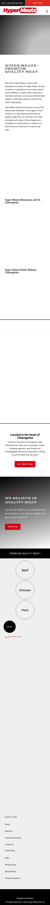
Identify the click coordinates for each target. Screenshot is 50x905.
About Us (8, 831)
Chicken (25, 590)
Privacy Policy (10, 864)
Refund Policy (10, 871)
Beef (25, 570)
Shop (9, 626)
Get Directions (25, 464)
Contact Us (9, 844)
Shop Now (37, 2)
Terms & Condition (12, 878)
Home (7, 824)
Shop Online (25, 41)
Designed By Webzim (25, 898)
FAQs (7, 858)
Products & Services (13, 838)
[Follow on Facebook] (24, 893)
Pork (25, 610)
